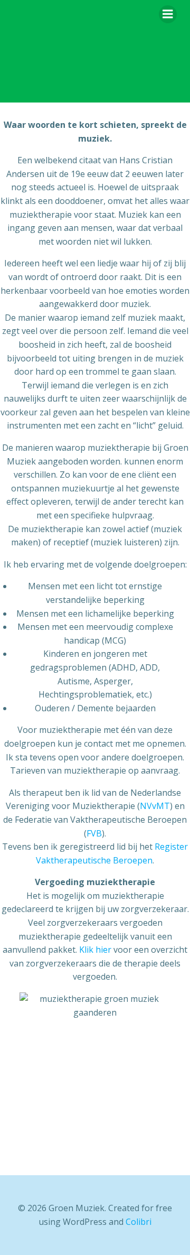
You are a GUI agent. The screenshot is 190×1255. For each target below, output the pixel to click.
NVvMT (155, 806)
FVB (94, 833)
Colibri (138, 1222)
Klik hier (95, 949)
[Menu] (168, 14)
